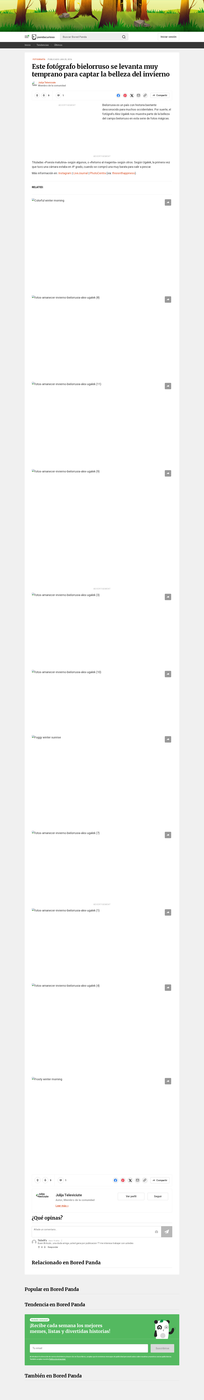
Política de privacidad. (57, 1359)
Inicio (28, 45)
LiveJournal (80, 173)
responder (53, 1247)
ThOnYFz (42, 1240)
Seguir (158, 1196)
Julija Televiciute (47, 82)
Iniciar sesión (168, 36)
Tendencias (43, 45)
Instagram (64, 173)
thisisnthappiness (123, 173)
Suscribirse (162, 1348)
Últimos (58, 45)
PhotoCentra (98, 173)
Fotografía (39, 59)
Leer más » (62, 1206)
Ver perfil (131, 1196)
